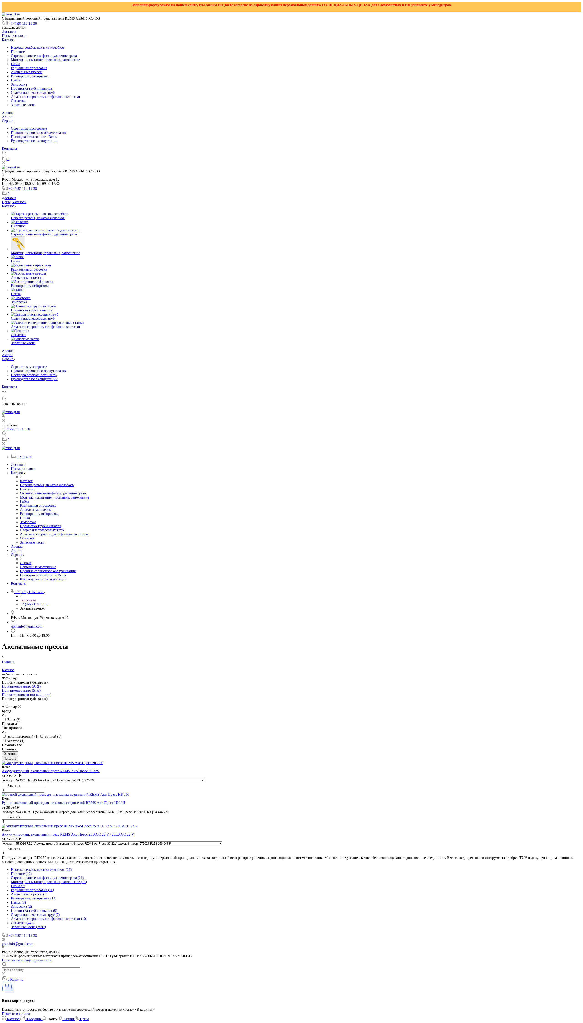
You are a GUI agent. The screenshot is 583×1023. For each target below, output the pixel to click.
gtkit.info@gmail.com (26, 626)
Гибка (15, 64)
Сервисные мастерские (29, 128)
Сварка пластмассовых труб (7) (35, 915)
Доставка (9, 31)
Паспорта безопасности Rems (34, 137)
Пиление (18, 51)
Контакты (9, 148)
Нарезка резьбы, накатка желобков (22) (41, 869)
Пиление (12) (21, 874)
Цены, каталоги (14, 36)
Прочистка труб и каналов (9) (34, 910)
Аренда (7, 112)
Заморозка (19, 84)
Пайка (16, 80)
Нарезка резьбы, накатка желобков (38, 47)
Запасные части (23, 105)
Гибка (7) (18, 886)
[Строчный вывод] (6, 703)
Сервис (7, 121)
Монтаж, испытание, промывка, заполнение (45, 60)
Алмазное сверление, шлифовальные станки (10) (49, 919)
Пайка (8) (18, 902)
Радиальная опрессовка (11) (32, 890)
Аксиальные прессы (26, 72)
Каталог (8, 40)
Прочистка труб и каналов (31, 88)
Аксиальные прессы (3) (29, 894)
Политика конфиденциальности (27, 960)
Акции (7, 117)
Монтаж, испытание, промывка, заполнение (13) (49, 882)
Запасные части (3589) (28, 927)
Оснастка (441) (22, 923)
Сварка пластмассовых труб (33, 92)
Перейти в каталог (16, 1013)
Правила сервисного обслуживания (38, 132)
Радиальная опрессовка (29, 68)
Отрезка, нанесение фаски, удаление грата (44, 56)
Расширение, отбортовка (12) (33, 898)
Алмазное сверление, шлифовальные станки (45, 97)
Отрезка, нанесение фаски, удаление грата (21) (47, 878)
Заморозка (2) (21, 906)
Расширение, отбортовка (30, 76)
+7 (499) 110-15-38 (23, 23)
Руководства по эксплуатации (34, 141)
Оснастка (18, 101)
